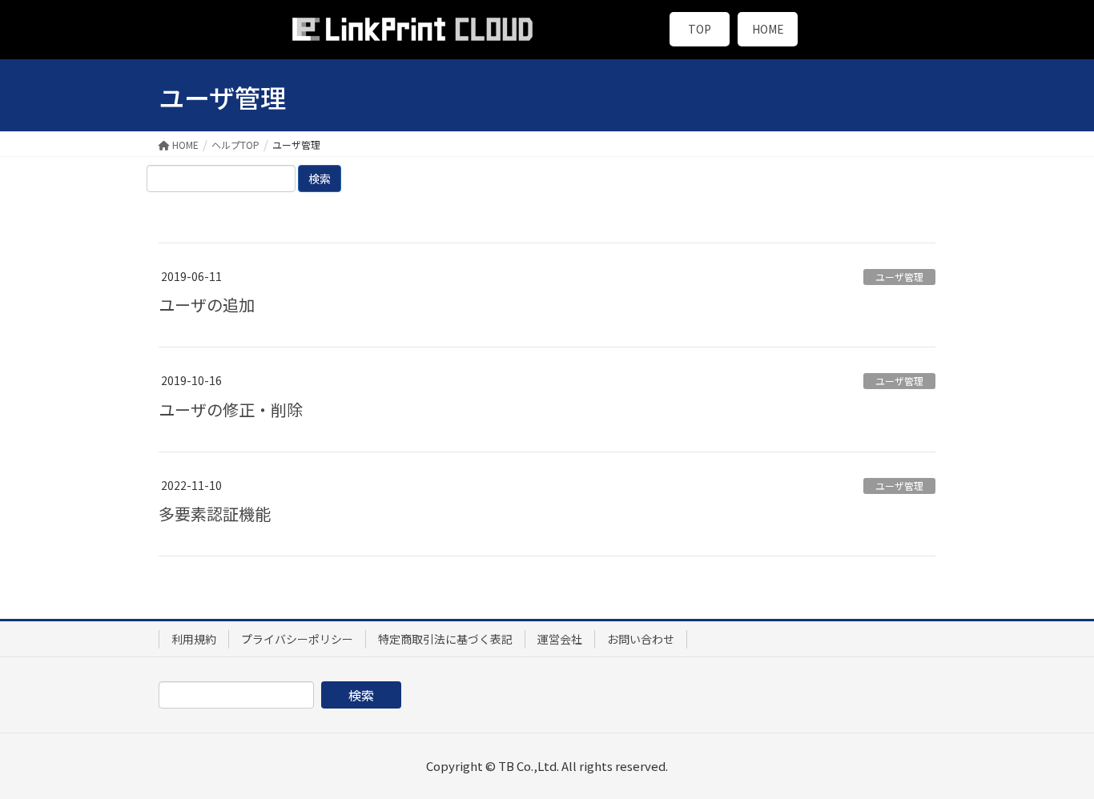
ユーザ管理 (899, 276)
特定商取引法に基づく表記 (445, 639)
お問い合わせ (640, 639)
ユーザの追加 (207, 304)
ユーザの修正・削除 (231, 409)
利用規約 (193, 639)
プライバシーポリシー (297, 639)
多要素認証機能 (215, 513)
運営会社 (559, 639)
